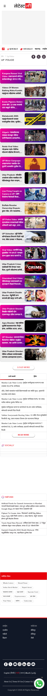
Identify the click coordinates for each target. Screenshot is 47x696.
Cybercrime (28, 601)
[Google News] (29, 664)
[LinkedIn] (24, 664)
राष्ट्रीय (44, 49)
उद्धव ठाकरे (20, 592)
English (7, 673)
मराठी (17, 673)
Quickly (13, 49)
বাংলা (22, 673)
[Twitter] (39, 57)
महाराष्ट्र (37, 49)
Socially (28, 49)
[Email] (33, 664)
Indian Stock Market (10, 588)
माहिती (5, 634)
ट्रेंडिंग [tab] (35, 376)
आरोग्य (17, 601)
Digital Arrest (27, 588)
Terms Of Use (18, 682)
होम (2, 56)
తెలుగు (27, 673)
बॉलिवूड (33, 630)
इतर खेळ (32, 597)
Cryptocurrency (20, 597)
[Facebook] (6, 664)
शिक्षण (5, 638)
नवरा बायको (6, 597)
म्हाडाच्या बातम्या (7, 592)
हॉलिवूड (33, 634)
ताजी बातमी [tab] (11, 376)
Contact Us (28, 682)
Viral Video (7, 601)
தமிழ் (34, 673)
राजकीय (5, 630)
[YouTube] (15, 664)
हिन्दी (12, 673)
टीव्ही (32, 638)
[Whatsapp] (44, 57)
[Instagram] (20, 664)
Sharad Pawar (23, 583)
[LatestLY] (22, 6)
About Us (7, 682)
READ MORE (23, 435)
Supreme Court (33, 592)
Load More (23, 367)
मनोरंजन (34, 626)
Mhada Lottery (8, 583)
